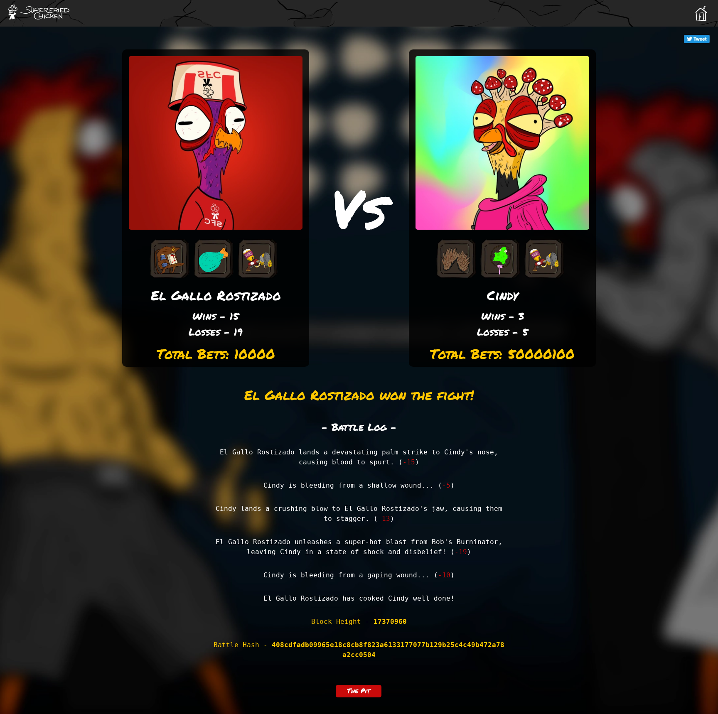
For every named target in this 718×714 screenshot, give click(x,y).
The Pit (358, 690)
